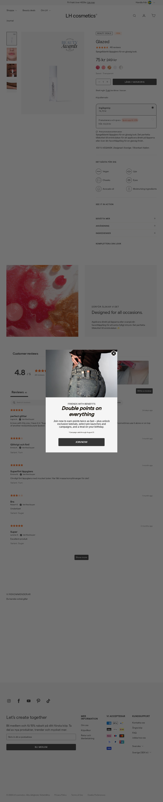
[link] (81, 373)
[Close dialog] (113, 353)
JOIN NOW (81, 442)
